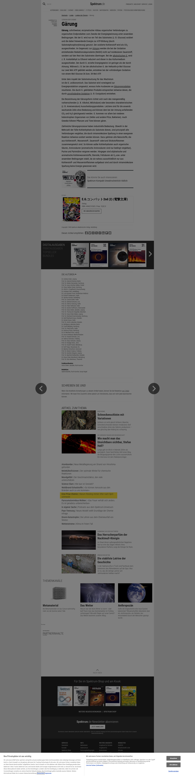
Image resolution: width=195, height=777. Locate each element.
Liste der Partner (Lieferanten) (94, 765)
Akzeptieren (173, 758)
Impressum (48, 773)
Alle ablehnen (173, 765)
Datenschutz (40, 773)
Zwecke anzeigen (173, 771)
